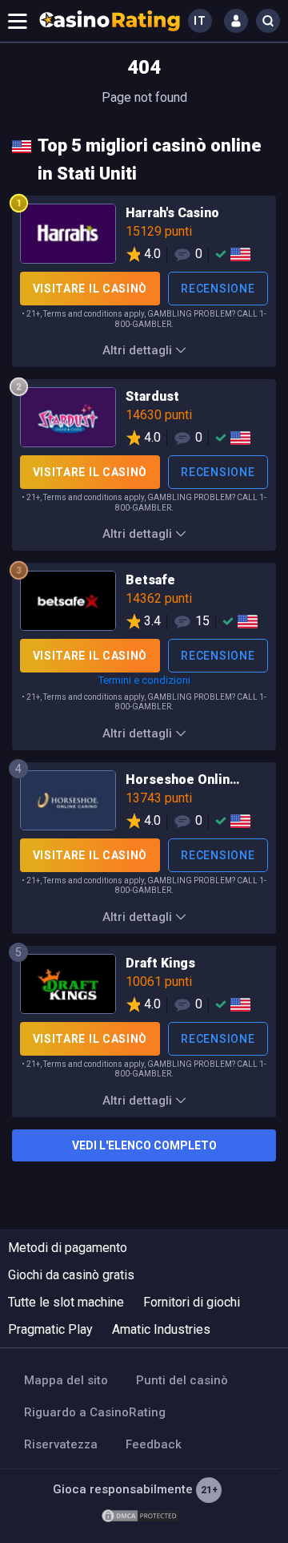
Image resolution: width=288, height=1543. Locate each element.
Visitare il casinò (90, 288)
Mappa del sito (66, 1380)
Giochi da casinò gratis (71, 1274)
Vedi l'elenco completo (144, 1145)
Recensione (217, 288)
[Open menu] (17, 21)
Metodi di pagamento (67, 1247)
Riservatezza (61, 1444)
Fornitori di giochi (191, 1302)
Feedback (154, 1444)
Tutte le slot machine (66, 1302)
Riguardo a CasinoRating (95, 1412)
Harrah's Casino (144, 236)
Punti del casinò (182, 1380)
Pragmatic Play (50, 1329)
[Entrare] (236, 21)
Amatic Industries (161, 1329)
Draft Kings (144, 987)
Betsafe (144, 603)
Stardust (144, 420)
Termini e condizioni (144, 680)
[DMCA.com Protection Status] (140, 1515)
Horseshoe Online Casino (144, 803)
